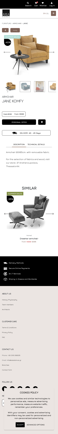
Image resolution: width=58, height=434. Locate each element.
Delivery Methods (16, 263)
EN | (45, 13)
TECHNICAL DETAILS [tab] (36, 144)
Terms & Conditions (9, 328)
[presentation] (6, 214)
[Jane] (24, 86)
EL (48, 13)
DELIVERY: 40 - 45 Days (30, 133)
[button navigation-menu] (53, 13)
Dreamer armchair (29, 238)
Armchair (17, 23)
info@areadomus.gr (14, 360)
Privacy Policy (7, 332)
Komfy (15, 30)
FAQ (3, 337)
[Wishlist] (41, 122)
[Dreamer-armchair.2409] (29, 211)
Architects (6, 309)
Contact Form (7, 370)
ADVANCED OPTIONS (36, 425)
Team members (7, 305)
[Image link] (10, 87)
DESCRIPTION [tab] (19, 144)
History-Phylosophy (9, 300)
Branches (5, 365)
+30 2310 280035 (14, 355)
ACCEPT (20, 425)
